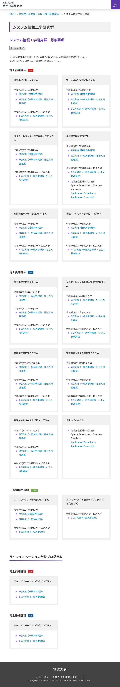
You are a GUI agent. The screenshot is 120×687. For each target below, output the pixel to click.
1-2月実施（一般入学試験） (32, 531)
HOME (12, 14)
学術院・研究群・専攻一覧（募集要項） (40, 14)
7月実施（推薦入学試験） (31, 93)
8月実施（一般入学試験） (31, 519)
